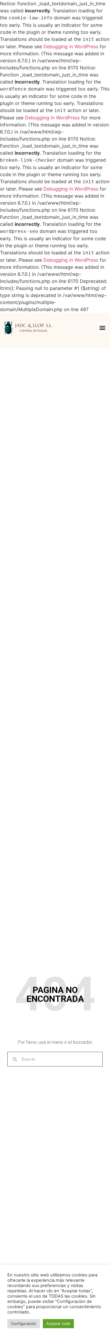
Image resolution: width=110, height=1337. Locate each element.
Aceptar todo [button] (58, 1323)
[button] (102, 328)
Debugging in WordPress (70, 46)
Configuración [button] (23, 1323)
